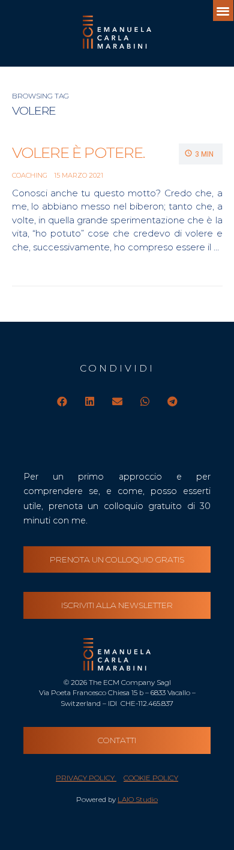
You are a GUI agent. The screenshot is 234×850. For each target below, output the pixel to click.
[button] (223, 10)
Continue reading (92, 260)
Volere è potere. (78, 152)
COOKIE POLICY (151, 778)
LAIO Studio (138, 799)
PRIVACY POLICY (86, 778)
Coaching (29, 175)
